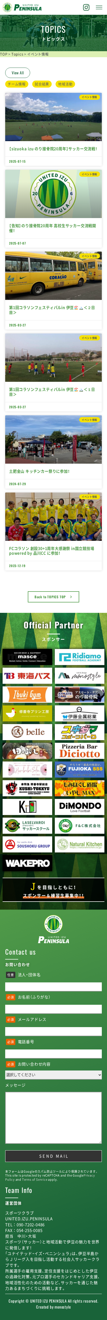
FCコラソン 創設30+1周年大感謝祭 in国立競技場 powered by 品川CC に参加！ (51, 551)
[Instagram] (86, 7)
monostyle (63, 1307)
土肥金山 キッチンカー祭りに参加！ (39, 471)
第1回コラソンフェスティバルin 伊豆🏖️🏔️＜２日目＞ (52, 310)
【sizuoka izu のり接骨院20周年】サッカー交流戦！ (53, 149)
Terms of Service (35, 1179)
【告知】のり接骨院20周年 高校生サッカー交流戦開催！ (52, 228)
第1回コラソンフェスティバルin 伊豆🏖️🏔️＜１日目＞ (52, 391)
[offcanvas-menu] (99, 7)
